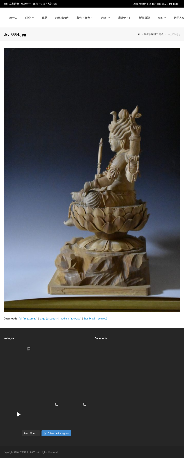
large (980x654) (49, 318)
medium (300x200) (70, 318)
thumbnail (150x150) (95, 318)
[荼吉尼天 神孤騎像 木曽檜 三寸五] (74, 387)
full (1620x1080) (28, 318)
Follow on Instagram (58, 433)
